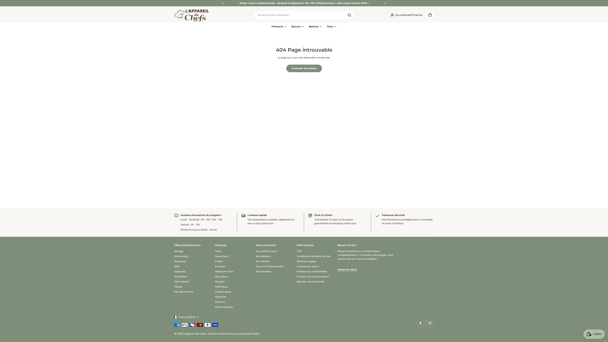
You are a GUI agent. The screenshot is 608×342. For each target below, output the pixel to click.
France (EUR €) (187, 317)
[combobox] (304, 15)
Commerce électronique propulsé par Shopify (234, 333)
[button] (223, 3)
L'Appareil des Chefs (194, 333)
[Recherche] (349, 15)
